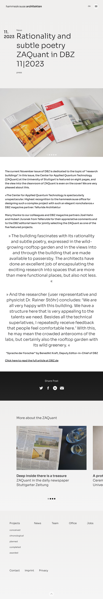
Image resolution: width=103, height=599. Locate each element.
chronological (17, 535)
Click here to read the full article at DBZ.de (31, 360)
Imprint (29, 570)
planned (14, 541)
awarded (14, 552)
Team (55, 523)
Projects (15, 523)
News (19, 30)
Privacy (43, 570)
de (89, 6)
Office (73, 523)
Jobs (90, 523)
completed (15, 547)
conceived (15, 530)
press (19, 72)
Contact (15, 570)
